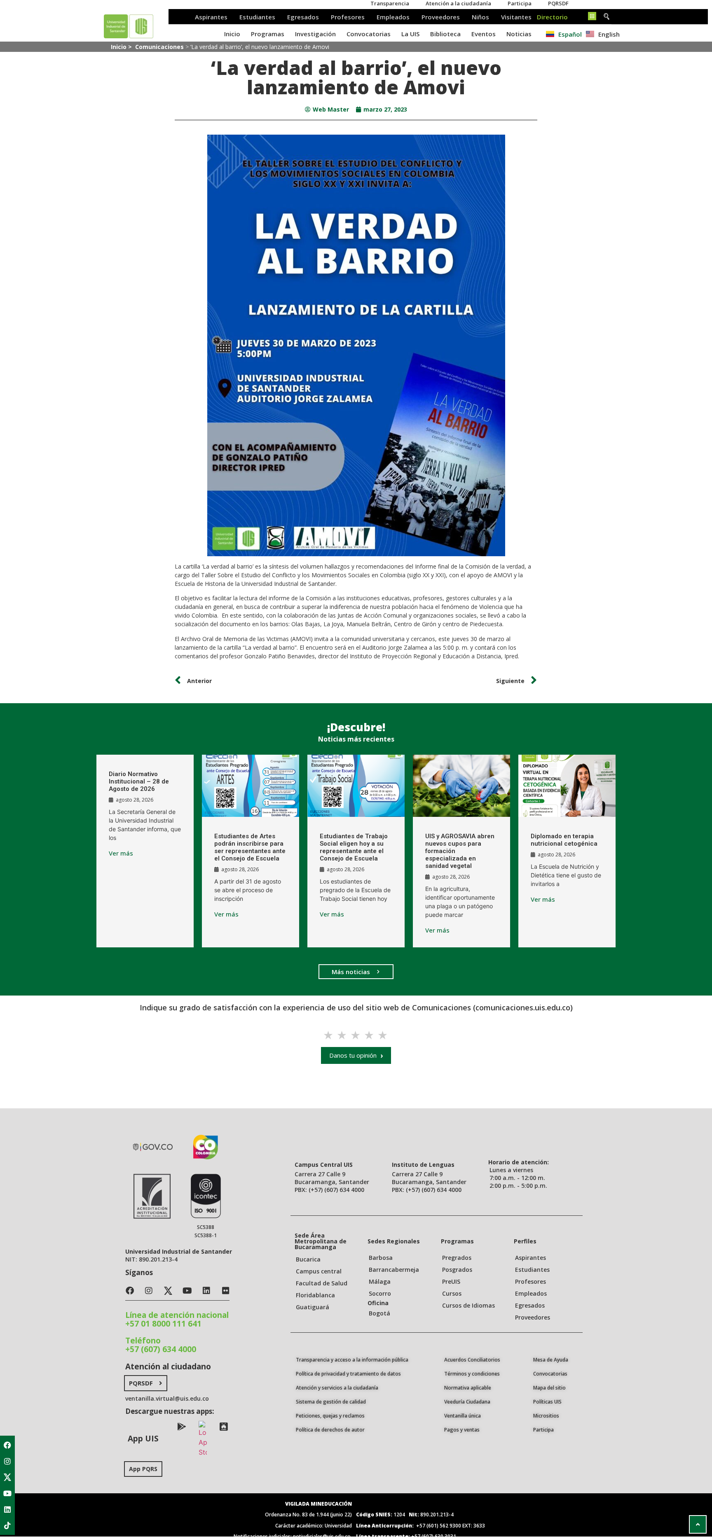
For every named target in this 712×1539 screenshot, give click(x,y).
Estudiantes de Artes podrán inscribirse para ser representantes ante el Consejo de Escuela (250, 847)
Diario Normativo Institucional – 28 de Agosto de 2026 (139, 781)
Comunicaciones (159, 47)
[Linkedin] (7, 1509)
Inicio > (122, 47)
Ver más (121, 853)
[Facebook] (7, 1445)
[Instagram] (7, 1461)
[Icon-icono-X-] (7, 1477)
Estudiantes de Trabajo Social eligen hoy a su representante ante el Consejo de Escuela (354, 847)
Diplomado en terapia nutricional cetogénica (564, 839)
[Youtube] (7, 1493)
